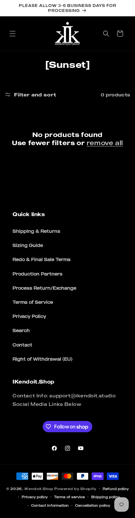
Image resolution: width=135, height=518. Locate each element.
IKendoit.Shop (38, 489)
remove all (105, 143)
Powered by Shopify (75, 489)
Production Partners (37, 273)
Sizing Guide (28, 245)
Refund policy (116, 489)
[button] (12, 34)
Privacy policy (35, 497)
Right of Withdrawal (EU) (43, 359)
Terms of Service (33, 302)
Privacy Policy (29, 316)
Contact (22, 344)
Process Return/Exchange (44, 288)
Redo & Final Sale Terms (42, 259)
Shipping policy (105, 497)
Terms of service (69, 497)
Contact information (50, 505)
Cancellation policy (92, 505)
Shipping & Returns (36, 231)
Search (21, 330)
